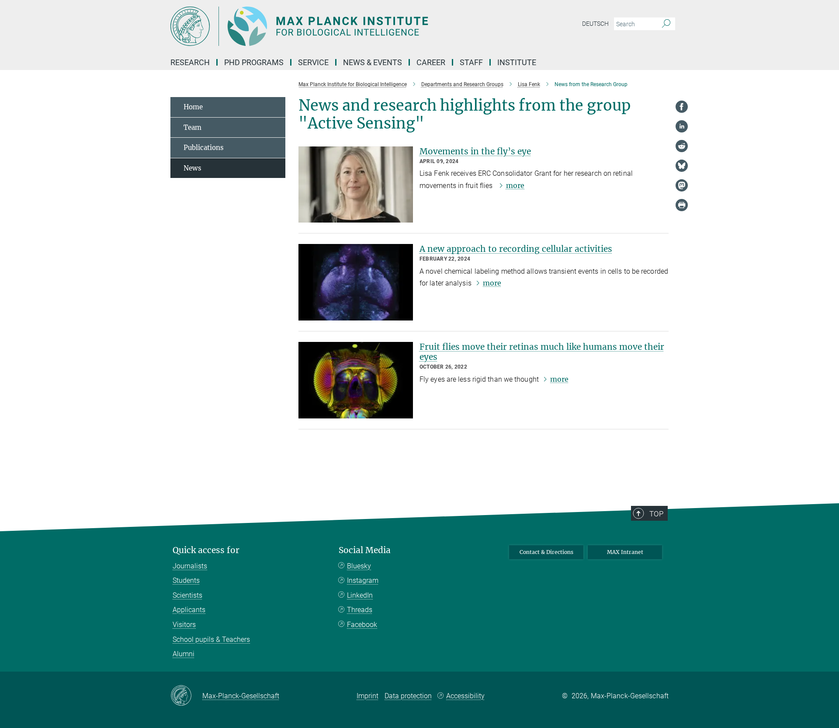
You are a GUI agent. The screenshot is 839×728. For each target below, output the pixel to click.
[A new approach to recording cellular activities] (355, 282)
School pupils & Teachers (211, 639)
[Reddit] (681, 146)
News (192, 168)
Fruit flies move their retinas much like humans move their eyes (542, 351)
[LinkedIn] (681, 126)
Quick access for (206, 550)
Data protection (408, 696)
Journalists (190, 566)
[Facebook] (681, 106)
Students (186, 580)
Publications (204, 147)
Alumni (183, 654)
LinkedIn (360, 595)
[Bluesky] (681, 165)
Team (192, 127)
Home (193, 107)
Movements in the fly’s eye (475, 151)
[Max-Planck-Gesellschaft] (186, 696)
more (515, 185)
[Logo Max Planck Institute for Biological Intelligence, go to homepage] (334, 26)
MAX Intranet (625, 552)
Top (656, 513)
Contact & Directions (546, 552)
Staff (471, 62)
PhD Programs (254, 62)
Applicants (189, 610)
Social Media (365, 550)
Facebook (362, 624)
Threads (359, 610)
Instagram (362, 580)
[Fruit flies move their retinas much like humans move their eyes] (355, 380)
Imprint (367, 696)
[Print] (681, 205)
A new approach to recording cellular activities (516, 249)
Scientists (187, 595)
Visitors (184, 624)
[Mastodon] (681, 185)
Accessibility (465, 696)
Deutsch (595, 23)
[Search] (666, 24)
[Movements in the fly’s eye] (355, 184)
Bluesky (359, 566)
